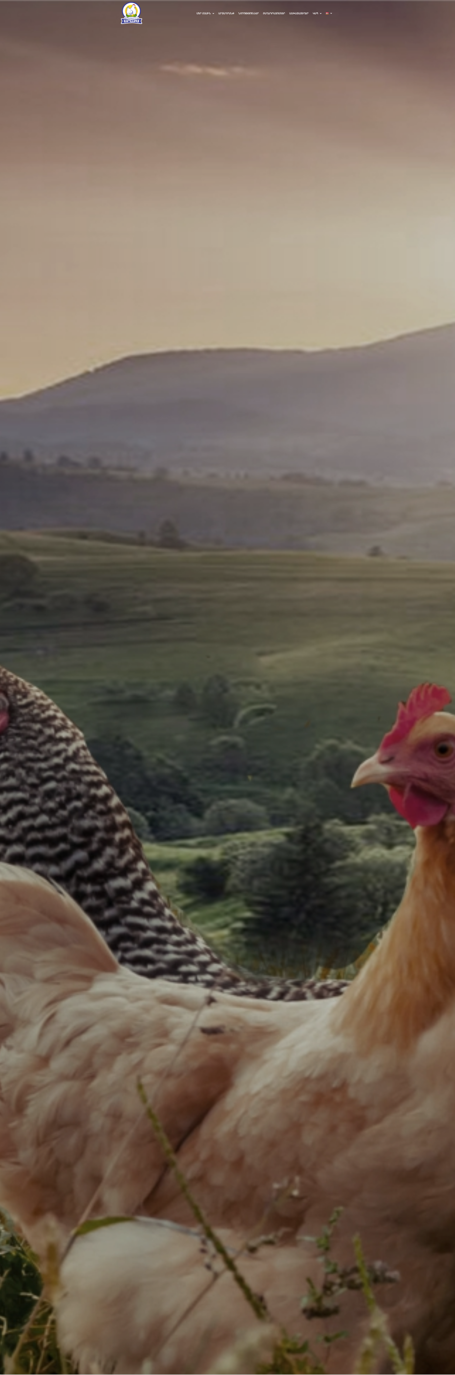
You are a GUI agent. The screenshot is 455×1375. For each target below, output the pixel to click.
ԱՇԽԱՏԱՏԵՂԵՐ (299, 13)
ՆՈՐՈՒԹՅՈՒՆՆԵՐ (249, 13)
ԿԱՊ (315, 13)
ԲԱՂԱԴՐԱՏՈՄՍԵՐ (274, 13)
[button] (205, 13)
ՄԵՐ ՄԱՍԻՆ (204, 13)
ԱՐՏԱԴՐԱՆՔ (226, 13)
